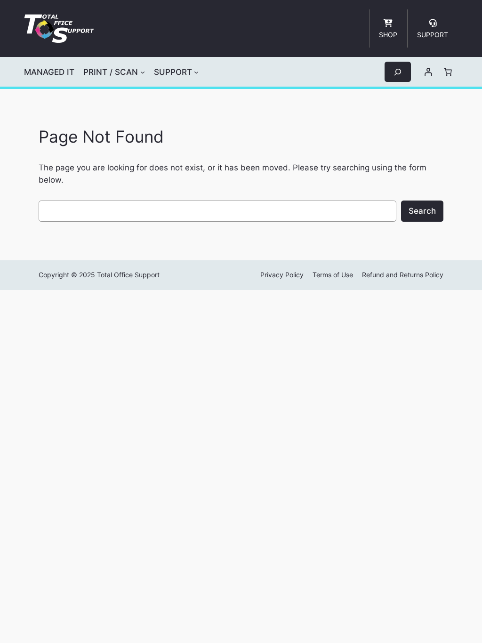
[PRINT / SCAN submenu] (142, 72)
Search (422, 211)
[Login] (428, 72)
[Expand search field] (398, 72)
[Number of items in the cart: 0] (448, 72)
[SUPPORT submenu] (196, 72)
